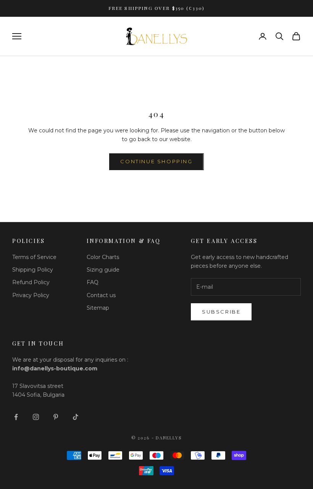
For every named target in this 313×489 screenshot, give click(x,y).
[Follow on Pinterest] (56, 417)
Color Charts (103, 257)
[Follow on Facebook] (16, 417)
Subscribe (221, 312)
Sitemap (98, 307)
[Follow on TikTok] (75, 417)
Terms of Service (34, 257)
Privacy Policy (30, 295)
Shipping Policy (32, 269)
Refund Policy (31, 282)
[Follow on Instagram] (36, 417)
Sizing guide (103, 269)
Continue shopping (156, 161)
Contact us (101, 295)
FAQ (92, 282)
